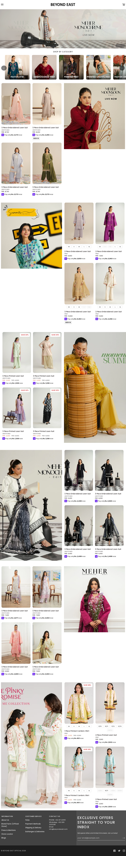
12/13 (119, 726)
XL (89, 247)
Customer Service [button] (33, 816)
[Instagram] (124, 851)
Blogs (3, 838)
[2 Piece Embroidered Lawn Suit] (79, 223)
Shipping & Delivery (33, 827)
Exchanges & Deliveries (34, 831)
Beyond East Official (12, 851)
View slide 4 (122, 45)
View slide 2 (119, 45)
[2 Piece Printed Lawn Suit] (110, 703)
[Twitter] (119, 851)
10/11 (106, 726)
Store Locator (7, 834)
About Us (5, 820)
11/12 (113, 726)
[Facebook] (114, 851)
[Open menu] (4, 4)
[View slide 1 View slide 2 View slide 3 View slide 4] (63, 28)
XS (69, 247)
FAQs (27, 820)
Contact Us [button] (54, 816)
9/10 (100, 726)
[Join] (121, 838)
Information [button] (7, 816)
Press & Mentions (8, 830)
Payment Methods (33, 824)
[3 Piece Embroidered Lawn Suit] (16, 104)
